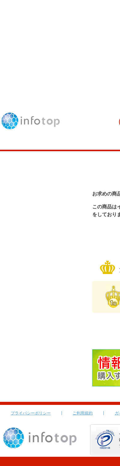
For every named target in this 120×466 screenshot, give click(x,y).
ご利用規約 (83, 413)
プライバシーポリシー (31, 413)
